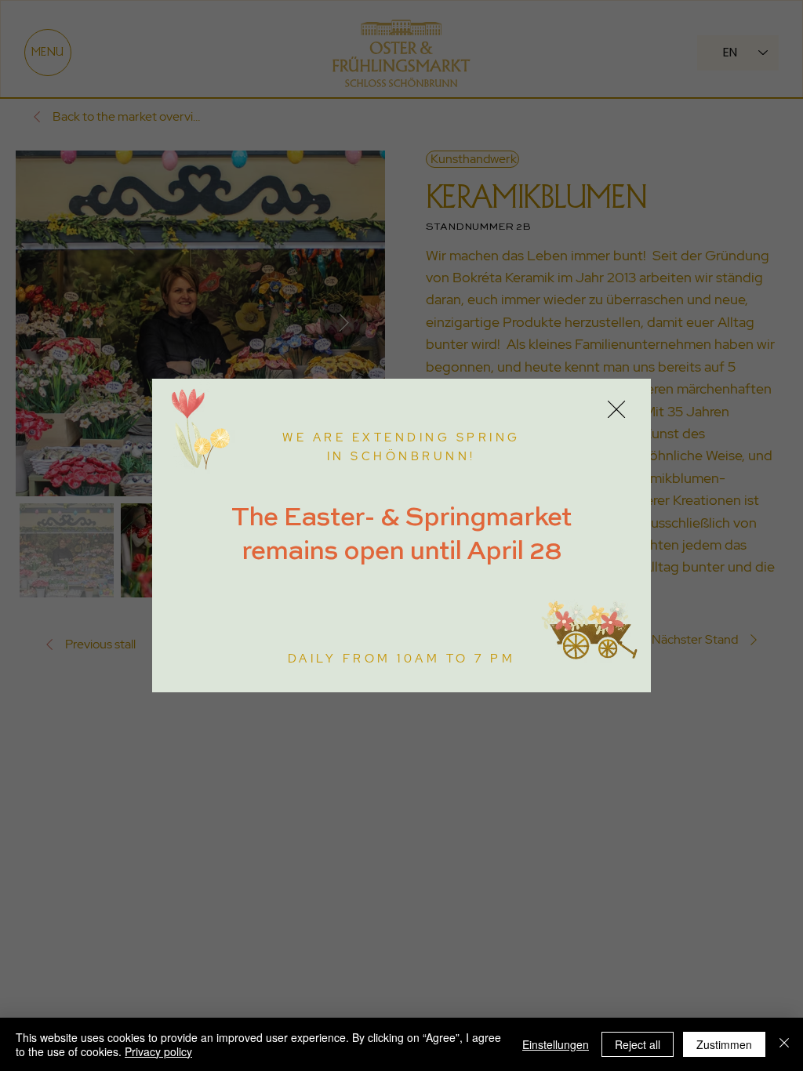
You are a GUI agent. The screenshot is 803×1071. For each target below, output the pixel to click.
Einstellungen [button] (555, 1044)
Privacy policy (158, 1051)
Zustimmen (724, 1044)
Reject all (637, 1044)
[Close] (784, 1044)
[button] (616, 410)
